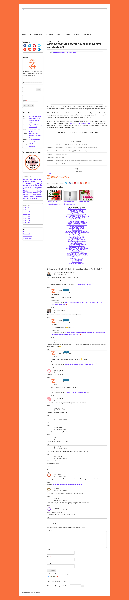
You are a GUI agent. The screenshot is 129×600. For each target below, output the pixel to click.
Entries (26, 234)
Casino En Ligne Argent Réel (77, 244)
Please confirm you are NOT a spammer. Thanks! (63, 574)
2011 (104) (26, 220)
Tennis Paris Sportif (77, 238)
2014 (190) (26, 214)
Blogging (26, 181)
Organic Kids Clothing (35, 125)
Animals (39, 179)
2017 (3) (26, 207)
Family (59, 34)
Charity (31, 185)
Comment (50, 530)
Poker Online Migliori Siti (77, 235)
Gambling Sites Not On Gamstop (77, 222)
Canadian (49, 34)
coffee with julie (59, 310)
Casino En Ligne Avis (76, 258)
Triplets (31, 196)
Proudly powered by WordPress (31, 592)
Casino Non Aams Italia (77, 221)
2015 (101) (26, 212)
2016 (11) (26, 210)
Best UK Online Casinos (77, 219)
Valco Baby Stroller (34, 139)
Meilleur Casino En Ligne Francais (76, 231)
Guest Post (32, 189)
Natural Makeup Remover (83, 284)
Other (40, 192)
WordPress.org (27, 238)
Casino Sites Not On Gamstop (76, 214)
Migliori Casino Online (77, 227)
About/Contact (36, 34)
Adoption (25, 179)
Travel (67, 34)
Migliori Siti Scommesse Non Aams (77, 248)
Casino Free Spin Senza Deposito (77, 253)
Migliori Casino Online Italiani (77, 224)
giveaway (28, 187)
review (33, 194)
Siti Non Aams (76, 233)
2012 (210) (26, 218)
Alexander (33, 179)
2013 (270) (26, 216)
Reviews (77, 34)
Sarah (60, 290)
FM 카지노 (77, 242)
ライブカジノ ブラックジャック (77, 241)
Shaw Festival (33, 127)
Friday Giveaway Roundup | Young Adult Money (67, 484)
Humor (39, 189)
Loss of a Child (33, 142)
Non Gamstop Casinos (77, 212)
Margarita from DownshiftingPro (80, 123)
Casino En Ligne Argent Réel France (77, 256)
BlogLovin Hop (36, 181)
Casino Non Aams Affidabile (77, 249)
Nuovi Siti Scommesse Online (77, 257)
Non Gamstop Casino (76, 215)
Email (49, 556)
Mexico (25, 191)
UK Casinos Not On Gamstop (77, 209)
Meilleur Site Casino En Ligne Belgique (77, 232)
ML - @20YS (58, 456)
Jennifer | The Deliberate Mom (64, 273)
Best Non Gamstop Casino (77, 217)
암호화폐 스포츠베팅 (76, 243)
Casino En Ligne (77, 230)
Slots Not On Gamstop (77, 211)
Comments (27, 236)
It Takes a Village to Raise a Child (75, 392)
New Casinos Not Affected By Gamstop (76, 216)
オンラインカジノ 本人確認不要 (77, 240)
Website (49, 563)
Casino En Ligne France (77, 252)
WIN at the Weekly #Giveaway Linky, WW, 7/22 (79, 364)
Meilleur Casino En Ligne (77, 226)
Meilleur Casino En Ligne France (77, 254)
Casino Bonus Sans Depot (77, 247)
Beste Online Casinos (76, 210)
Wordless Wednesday (30, 198)
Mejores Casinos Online (76, 263)
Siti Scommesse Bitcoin (76, 236)
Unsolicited (39, 196)
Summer (39, 194)
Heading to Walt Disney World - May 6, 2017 (35, 135)
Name (49, 549)
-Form (49, 173)
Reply (48, 287)
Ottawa (25, 194)
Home (24, 34)
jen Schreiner (58, 447)
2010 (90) (26, 222)
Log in (25, 232)
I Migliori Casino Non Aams (76, 220)
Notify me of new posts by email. (56, 581)
